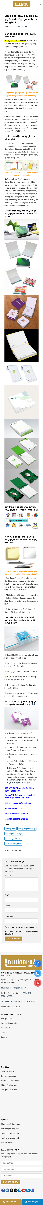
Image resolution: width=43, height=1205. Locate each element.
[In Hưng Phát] (21, 4)
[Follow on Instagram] (7, 1190)
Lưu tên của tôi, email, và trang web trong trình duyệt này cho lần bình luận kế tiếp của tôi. (21, 930)
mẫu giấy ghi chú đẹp (26, 829)
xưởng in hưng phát (13, 843)
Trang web (9, 917)
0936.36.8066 (10, 814)
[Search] (40, 4)
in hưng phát (10, 829)
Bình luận (9, 875)
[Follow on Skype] (28, 1190)
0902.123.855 (10, 819)
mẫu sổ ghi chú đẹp (13, 838)
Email (7, 906)
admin (24, 26)
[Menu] (3, 4)
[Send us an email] (16, 1190)
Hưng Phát (30, 704)
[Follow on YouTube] (24, 1190)
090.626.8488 (31, 1001)
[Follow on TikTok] (11, 1190)
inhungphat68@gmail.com (20, 803)
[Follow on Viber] (32, 1190)
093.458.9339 (22, 814)
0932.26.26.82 (24, 993)
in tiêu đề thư (15, 783)
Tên (7, 895)
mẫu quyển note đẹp (14, 834)
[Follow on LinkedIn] (20, 1190)
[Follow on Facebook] (3, 1190)
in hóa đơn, (26, 783)
